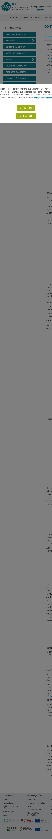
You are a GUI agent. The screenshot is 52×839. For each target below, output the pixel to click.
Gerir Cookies (26, 115)
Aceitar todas (26, 107)
